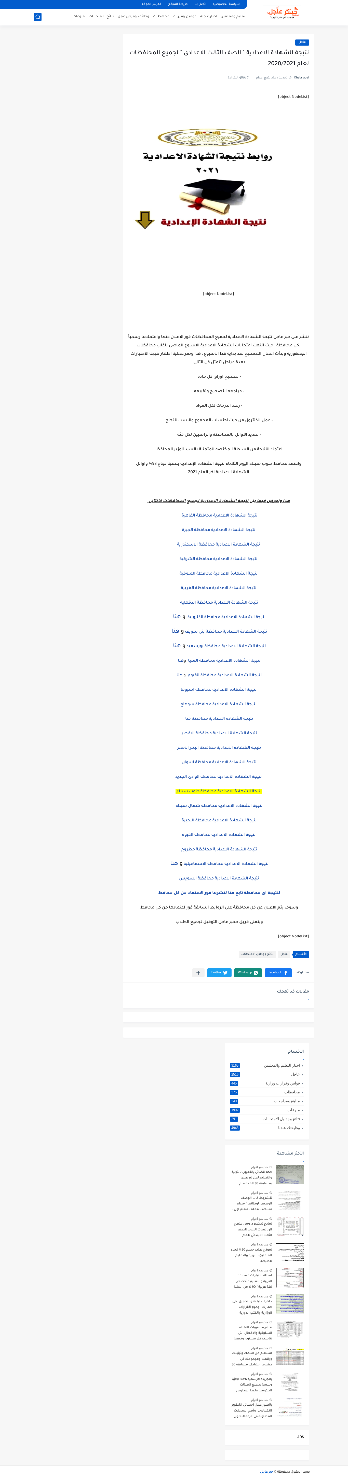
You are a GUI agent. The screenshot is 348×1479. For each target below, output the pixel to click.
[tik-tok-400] (38, 4)
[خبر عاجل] (282, 12)
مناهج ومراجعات (265, 1101)
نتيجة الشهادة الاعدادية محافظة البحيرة (219, 820)
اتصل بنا (200, 4)
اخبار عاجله (208, 17)
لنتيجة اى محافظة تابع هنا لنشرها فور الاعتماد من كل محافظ (218, 893)
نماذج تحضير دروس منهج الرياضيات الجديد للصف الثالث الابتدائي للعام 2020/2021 (253, 1230)
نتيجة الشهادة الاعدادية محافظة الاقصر (218, 733)
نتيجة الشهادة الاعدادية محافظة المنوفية (219, 574)
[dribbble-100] (107, 4)
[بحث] (38, 17)
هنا (176, 617)
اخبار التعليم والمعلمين (265, 1065)
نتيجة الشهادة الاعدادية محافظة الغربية (219, 588)
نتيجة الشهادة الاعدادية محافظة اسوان (219, 762)
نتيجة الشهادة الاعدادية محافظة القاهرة (219, 515)
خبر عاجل (266, 1472)
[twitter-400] (64, 4)
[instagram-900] (81, 4)
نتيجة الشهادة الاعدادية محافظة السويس (218, 878)
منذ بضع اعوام (259, 1167)
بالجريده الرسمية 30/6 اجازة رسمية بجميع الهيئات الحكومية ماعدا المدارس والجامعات (252, 1386)
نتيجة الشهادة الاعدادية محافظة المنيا (224, 661)
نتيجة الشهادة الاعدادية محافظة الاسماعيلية (226, 864)
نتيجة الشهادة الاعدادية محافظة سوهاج (218, 704)
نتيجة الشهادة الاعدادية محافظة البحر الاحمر (218, 748)
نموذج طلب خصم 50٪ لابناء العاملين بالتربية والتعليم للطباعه (251, 1255)
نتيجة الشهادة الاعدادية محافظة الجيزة (219, 530)
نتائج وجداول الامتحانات (257, 954)
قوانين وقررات (184, 17)
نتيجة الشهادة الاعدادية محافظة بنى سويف (225, 632)
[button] (278, 972)
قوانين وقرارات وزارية (265, 1083)
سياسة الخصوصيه (226, 4)
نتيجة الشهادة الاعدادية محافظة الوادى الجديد (218, 777)
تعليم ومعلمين (233, 17)
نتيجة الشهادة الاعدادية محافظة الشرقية (219, 559)
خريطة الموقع (178, 4)
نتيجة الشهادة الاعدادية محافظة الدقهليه (218, 603)
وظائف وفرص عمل (133, 17)
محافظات (161, 17)
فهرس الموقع (151, 4)
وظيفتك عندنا (265, 1127)
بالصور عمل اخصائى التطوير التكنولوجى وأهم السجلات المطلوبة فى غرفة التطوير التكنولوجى (252, 1411)
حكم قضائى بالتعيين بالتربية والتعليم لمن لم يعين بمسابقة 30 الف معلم (252, 1178)
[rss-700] (99, 4)
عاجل (302, 42)
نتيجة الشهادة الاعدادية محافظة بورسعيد (226, 646)
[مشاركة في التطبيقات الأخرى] (198, 972)
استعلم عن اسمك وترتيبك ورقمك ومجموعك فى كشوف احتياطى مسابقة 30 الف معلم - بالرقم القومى (252, 1360)
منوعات (79, 17)
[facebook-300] (47, 4)
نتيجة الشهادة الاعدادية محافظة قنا (218, 719)
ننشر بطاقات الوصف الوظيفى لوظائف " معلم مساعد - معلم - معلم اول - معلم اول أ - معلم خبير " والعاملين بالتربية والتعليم (252, 1205)
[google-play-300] (73, 4)
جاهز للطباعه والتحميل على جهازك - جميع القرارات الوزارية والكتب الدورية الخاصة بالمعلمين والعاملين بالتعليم (251, 1308)
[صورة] (290, 1174)
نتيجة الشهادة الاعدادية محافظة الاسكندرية (218, 544)
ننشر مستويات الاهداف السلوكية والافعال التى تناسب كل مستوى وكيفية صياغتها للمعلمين (253, 1334)
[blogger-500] (55, 4)
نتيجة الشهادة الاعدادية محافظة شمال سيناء (219, 806)
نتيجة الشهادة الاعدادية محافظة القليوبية (226, 617)
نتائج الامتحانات (101, 17)
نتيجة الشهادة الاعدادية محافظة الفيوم (224, 675)
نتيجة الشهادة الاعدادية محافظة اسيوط (219, 690)
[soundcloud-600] (90, 4)
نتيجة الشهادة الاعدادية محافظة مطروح (218, 849)
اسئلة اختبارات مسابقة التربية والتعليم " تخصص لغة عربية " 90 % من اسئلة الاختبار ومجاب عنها (253, 1282)
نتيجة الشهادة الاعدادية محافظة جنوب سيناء (219, 791)
